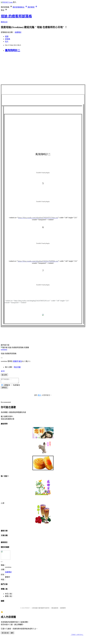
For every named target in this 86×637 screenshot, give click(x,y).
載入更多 (4, 375)
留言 (20, 361)
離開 (12, 633)
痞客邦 (15, 361)
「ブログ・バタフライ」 (77, 634)
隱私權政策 (54, 608)
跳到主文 (4, 22)
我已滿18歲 (5, 633)
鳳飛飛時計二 (12, 50)
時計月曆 (17, 367)
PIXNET (27, 608)
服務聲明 (63, 608)
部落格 (7, 39)
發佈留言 (4, 387)
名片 (6, 41)
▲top (3, 371)
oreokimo (4, 349)
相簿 (6, 36)
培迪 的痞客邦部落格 (16, 16)
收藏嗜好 (18, 32)
